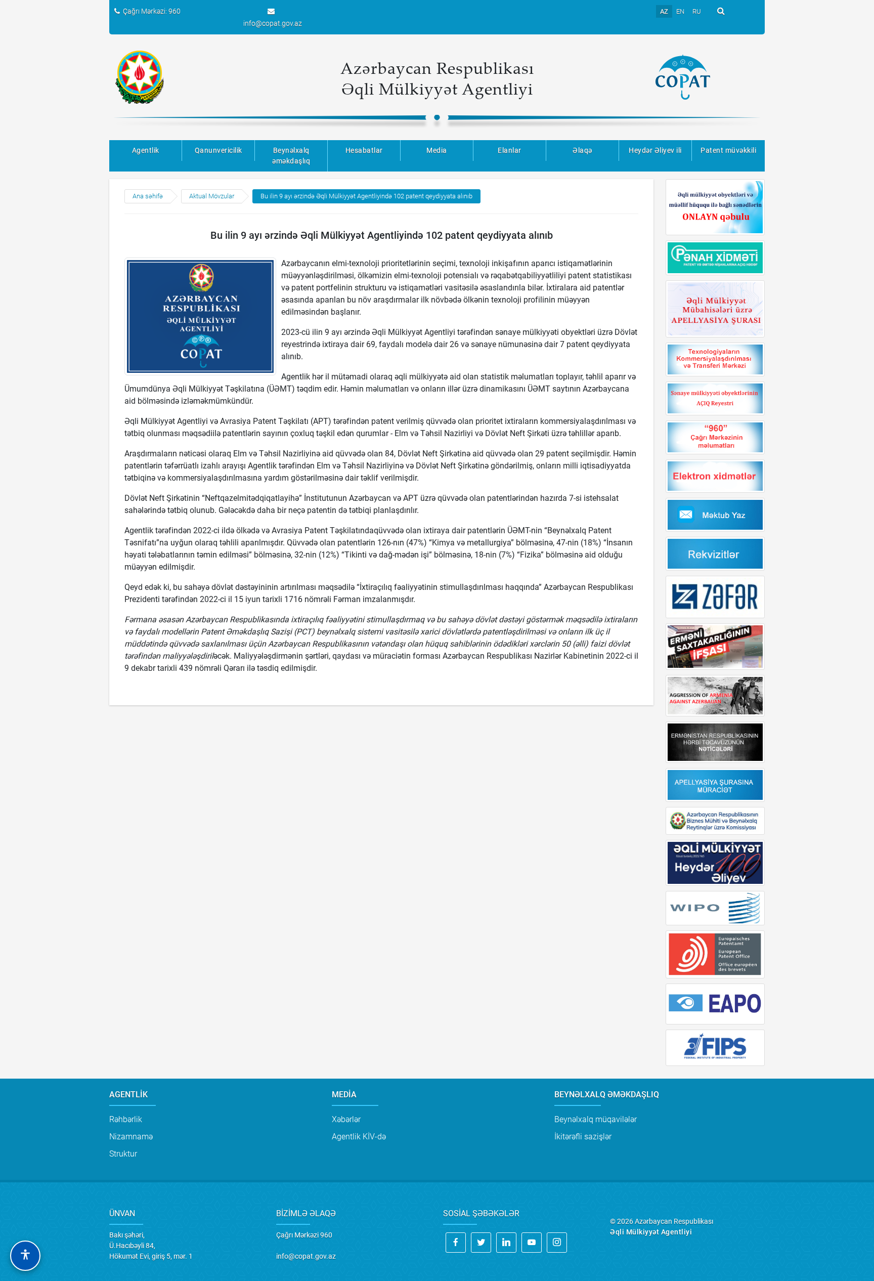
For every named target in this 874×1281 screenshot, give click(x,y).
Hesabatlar (364, 150)
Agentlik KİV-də (359, 1136)
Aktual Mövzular (211, 196)
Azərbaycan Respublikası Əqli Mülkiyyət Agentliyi (437, 78)
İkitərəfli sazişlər (582, 1136)
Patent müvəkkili (728, 150)
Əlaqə (582, 150)
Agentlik (145, 150)
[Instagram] (557, 1242)
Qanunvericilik (218, 150)
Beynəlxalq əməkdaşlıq (291, 155)
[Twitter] (481, 1242)
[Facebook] (456, 1242)
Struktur (123, 1154)
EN (680, 11)
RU (696, 11)
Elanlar (509, 150)
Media (436, 150)
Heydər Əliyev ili (655, 150)
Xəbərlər (346, 1119)
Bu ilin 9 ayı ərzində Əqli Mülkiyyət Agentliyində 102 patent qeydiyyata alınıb (366, 196)
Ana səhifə (148, 196)
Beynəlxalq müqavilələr (595, 1119)
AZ (664, 11)
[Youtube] (531, 1242)
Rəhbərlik (125, 1119)
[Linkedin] (506, 1242)
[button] (25, 1256)
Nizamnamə (131, 1136)
